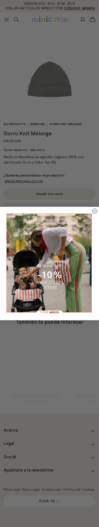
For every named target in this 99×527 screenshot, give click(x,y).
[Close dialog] (94, 211)
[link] (49, 263)
